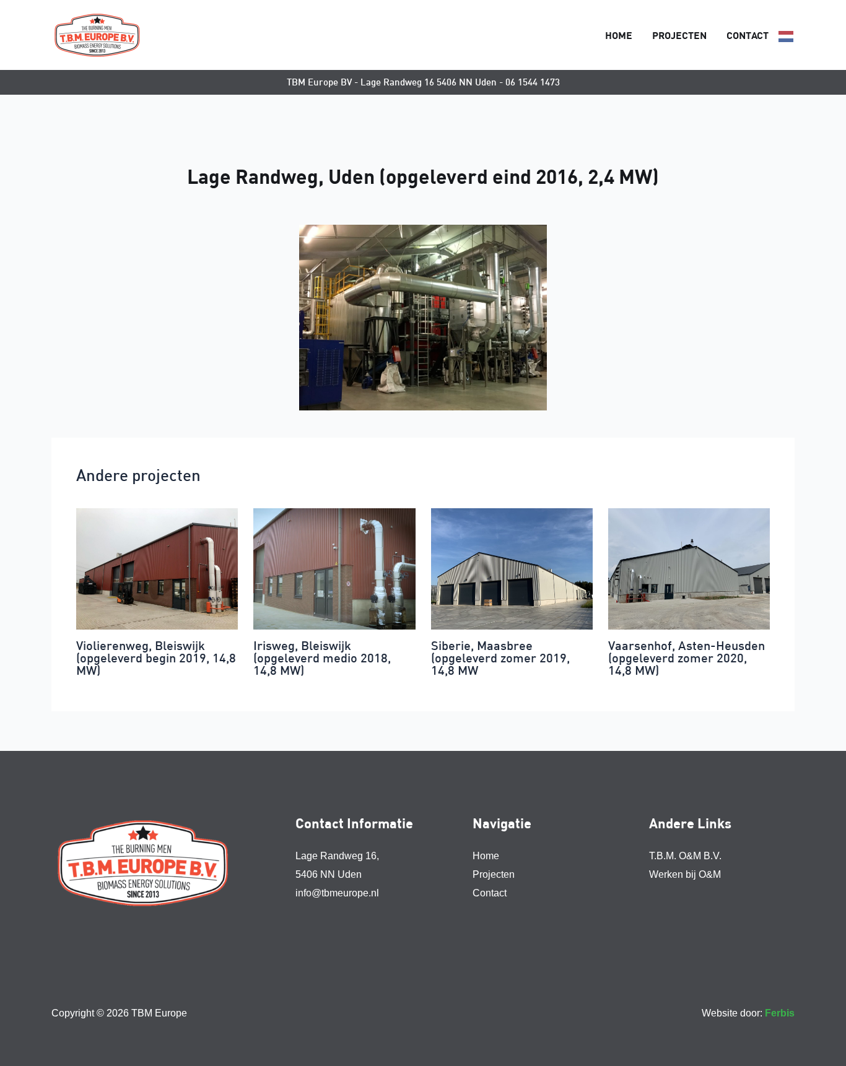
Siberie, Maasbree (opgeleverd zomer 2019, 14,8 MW (500, 658)
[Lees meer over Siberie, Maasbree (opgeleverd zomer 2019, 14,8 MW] (512, 568)
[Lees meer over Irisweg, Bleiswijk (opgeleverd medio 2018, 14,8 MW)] (334, 568)
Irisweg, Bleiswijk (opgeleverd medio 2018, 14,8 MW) (322, 658)
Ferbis (780, 1013)
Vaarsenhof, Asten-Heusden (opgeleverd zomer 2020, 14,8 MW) (686, 658)
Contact (747, 34)
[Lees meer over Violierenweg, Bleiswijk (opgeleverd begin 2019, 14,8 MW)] (157, 568)
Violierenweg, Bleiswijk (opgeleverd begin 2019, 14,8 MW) (156, 658)
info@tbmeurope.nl (337, 893)
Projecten (679, 34)
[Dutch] (786, 35)
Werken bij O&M (685, 874)
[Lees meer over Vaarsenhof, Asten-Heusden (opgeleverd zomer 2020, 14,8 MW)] (689, 568)
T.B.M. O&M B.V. (685, 856)
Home (618, 34)
